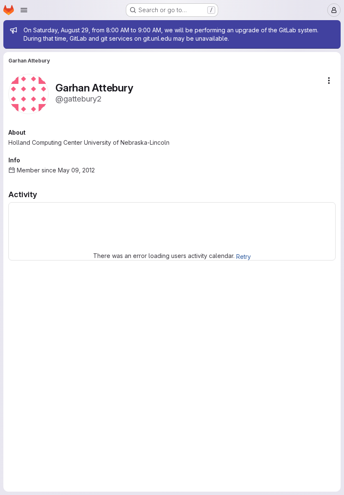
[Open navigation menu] (24, 10)
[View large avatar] (28, 93)
